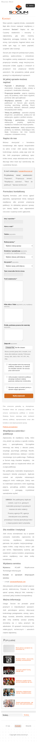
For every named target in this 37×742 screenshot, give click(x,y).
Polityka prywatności (10, 427)
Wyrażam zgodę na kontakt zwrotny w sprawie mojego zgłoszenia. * (19, 388)
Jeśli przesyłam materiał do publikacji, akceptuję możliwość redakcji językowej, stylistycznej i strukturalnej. (19, 379)
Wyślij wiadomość (19, 396)
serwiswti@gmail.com (18, 582)
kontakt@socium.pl (25, 171)
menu (31, 6)
